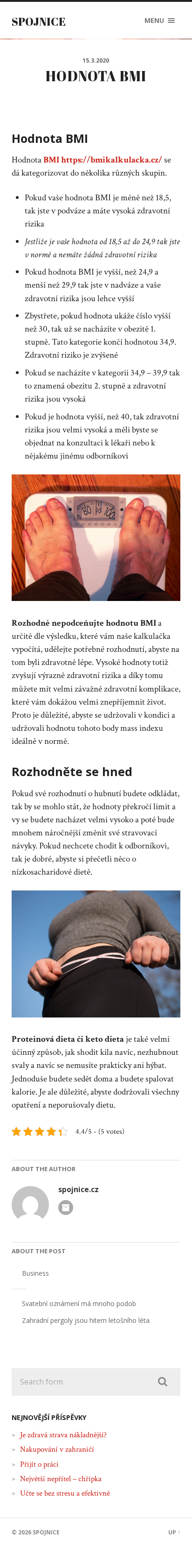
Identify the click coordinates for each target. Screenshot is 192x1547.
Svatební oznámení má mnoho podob (79, 1303)
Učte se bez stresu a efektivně (65, 1493)
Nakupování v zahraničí (57, 1449)
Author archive (65, 1207)
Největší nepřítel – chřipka (61, 1479)
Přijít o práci (39, 1464)
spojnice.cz (78, 1189)
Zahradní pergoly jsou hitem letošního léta (86, 1320)
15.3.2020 (95, 60)
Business (35, 1273)
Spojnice (39, 21)
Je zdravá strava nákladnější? (63, 1435)
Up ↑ (174, 1532)
